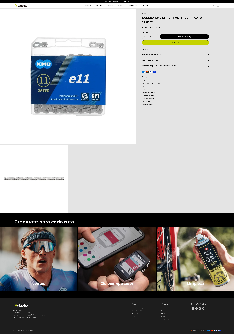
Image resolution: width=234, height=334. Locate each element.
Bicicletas (87, 5)
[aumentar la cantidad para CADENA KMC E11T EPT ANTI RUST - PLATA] (156, 36)
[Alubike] (21, 5)
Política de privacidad (138, 308)
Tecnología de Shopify (29, 330)
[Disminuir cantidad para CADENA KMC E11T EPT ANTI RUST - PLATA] (144, 36)
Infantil (163, 316)
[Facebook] (193, 308)
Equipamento (98, 5)
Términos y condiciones (138, 311)
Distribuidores (132, 5)
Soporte (135, 304)
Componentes (165, 319)
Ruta (162, 311)
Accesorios (164, 322)
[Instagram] (196, 308)
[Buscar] (208, 5)
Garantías (120, 5)
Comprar (165, 304)
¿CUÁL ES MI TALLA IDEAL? (152, 27)
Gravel (163, 313)
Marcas (110, 5)
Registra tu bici (136, 313)
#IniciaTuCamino (198, 304)
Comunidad (145, 5)
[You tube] (203, 308)
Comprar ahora (175, 42)
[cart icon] (218, 5)
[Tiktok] (200, 308)
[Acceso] (213, 5)
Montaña (163, 308)
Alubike (20, 330)
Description (146, 77)
